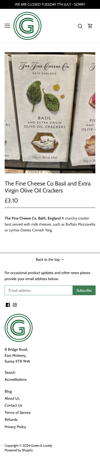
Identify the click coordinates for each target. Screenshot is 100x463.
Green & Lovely (41, 445)
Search (10, 372)
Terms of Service (18, 412)
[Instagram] (15, 304)
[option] (50, 112)
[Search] (80, 25)
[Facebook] (8, 304)
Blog (8, 391)
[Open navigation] (7, 25)
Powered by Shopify (19, 450)
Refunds (11, 419)
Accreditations (16, 379)
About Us (12, 398)
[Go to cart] (90, 25)
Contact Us (13, 405)
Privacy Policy (15, 427)
